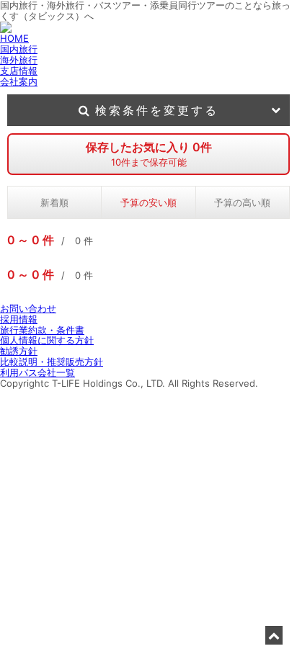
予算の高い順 (242, 202)
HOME (14, 38)
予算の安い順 (148, 202)
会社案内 (18, 81)
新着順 (54, 202)
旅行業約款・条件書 (42, 330)
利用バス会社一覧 (37, 372)
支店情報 (18, 70)
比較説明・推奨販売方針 (51, 361)
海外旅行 (18, 60)
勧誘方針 (18, 351)
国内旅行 (18, 49)
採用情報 (18, 319)
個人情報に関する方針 (47, 340)
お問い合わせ (28, 308)
